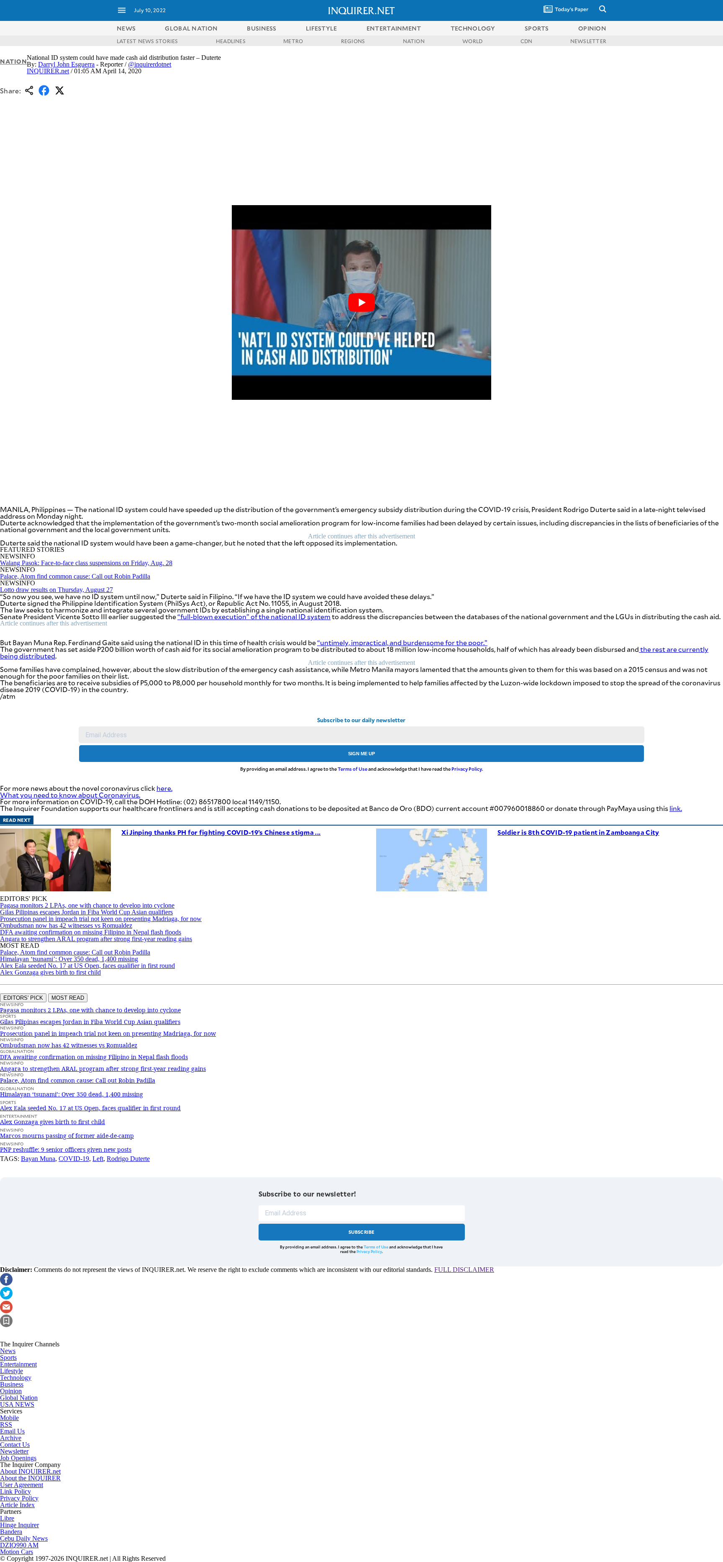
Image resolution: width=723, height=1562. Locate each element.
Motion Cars (16, 1551)
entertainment (394, 28)
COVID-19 (74, 1158)
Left (97, 1158)
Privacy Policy (466, 769)
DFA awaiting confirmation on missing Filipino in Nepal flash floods (90, 932)
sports (537, 28)
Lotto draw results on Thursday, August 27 (56, 589)
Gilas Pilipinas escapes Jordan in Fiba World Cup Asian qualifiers (86, 912)
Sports (8, 1357)
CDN (526, 41)
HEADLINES (231, 41)
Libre (7, 1518)
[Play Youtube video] (361, 302)
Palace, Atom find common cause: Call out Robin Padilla (75, 576)
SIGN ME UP (361, 753)
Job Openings (18, 1458)
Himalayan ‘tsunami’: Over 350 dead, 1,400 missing (69, 958)
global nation (191, 28)
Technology (15, 1377)
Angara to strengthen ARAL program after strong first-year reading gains (96, 938)
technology (473, 28)
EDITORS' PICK (23, 998)
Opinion (11, 1391)
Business (11, 1384)
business (261, 28)
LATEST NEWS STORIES (147, 41)
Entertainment (18, 1364)
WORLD (472, 41)
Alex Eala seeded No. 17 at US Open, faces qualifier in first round (87, 965)
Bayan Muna (38, 1158)
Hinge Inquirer (19, 1525)
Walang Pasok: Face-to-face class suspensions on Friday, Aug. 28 (86, 562)
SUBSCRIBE (362, 1232)
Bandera (11, 1531)
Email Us (12, 1431)
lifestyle (321, 28)
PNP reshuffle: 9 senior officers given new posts (65, 1149)
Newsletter (14, 1451)
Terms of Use (352, 769)
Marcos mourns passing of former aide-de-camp (67, 1136)
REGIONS (353, 41)
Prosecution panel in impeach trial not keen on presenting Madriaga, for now (101, 918)
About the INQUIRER (30, 1478)
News (126, 28)
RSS (6, 1424)
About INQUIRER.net (30, 1471)
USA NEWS (17, 1404)
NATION (414, 41)
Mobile (9, 1417)
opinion (592, 28)
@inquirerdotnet (149, 64)
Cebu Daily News (24, 1538)
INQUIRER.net (48, 71)
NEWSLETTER (588, 41)
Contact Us (15, 1444)
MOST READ (67, 998)
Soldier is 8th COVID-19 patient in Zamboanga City (578, 832)
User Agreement (21, 1484)
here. (164, 788)
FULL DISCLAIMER (464, 1269)
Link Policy (15, 1491)
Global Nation (19, 1397)
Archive (10, 1437)
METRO (293, 41)
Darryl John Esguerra (66, 64)
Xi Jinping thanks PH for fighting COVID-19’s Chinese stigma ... (220, 832)
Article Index (17, 1504)
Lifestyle (11, 1370)
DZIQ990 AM (19, 1545)
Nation (13, 61)
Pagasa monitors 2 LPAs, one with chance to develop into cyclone (87, 905)
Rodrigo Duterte (128, 1158)
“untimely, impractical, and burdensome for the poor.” (402, 642)
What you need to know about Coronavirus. (70, 794)
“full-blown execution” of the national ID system (254, 616)
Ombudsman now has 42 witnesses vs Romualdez (66, 925)
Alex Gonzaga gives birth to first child (50, 972)
